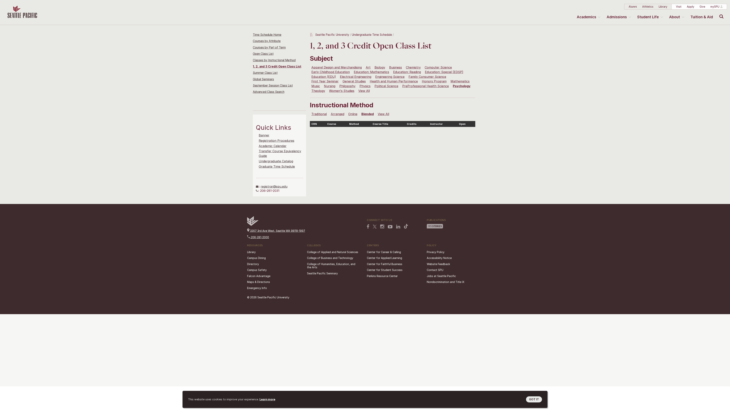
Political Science (386, 86)
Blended (367, 114)
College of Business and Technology (330, 258)
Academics (586, 17)
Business (395, 67)
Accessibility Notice (439, 258)
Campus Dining (256, 258)
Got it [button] (534, 399)
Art (368, 67)
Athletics (647, 6)
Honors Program (434, 81)
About (674, 17)
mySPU (714, 6)
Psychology (462, 86)
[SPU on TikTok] (406, 226)
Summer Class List (265, 73)
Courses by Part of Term (269, 47)
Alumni (633, 6)
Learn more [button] (267, 399)
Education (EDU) (323, 77)
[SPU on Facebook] (368, 226)
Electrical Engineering (355, 77)
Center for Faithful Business (384, 264)
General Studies (354, 81)
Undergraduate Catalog (276, 161)
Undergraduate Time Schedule (372, 35)
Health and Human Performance (394, 81)
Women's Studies (341, 91)
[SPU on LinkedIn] (398, 227)
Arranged (337, 114)
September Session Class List (273, 85)
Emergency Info (257, 288)
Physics (365, 86)
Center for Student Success (384, 270)
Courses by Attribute (267, 41)
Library (663, 6)
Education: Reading (407, 72)
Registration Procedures (276, 141)
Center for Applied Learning (384, 258)
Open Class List (263, 54)
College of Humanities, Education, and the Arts (331, 265)
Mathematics (460, 81)
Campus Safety (257, 270)
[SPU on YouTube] (390, 227)
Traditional (319, 114)
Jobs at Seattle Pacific (441, 276)
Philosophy (347, 86)
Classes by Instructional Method (274, 60)
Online (352, 114)
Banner (264, 135)
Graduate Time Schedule (277, 166)
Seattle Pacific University (332, 35)
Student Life (648, 17)
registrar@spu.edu (274, 186)
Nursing (329, 86)
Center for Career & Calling (384, 252)
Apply (690, 6)
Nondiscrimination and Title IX (445, 282)
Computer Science (438, 67)
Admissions (617, 17)
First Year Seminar (325, 81)
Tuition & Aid (701, 17)
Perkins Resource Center (382, 276)
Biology (380, 67)
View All (364, 91)
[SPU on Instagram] (382, 227)
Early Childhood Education (330, 72)
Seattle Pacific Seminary (322, 273)
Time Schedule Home (267, 35)
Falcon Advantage (258, 276)
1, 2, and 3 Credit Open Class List (277, 66)
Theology (318, 91)
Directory (253, 264)
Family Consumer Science (427, 77)
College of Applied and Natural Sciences (332, 252)
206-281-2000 (259, 237)
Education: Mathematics (371, 72)
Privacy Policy (435, 252)
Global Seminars (263, 79)
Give (702, 6)
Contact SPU (435, 270)
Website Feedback (438, 264)
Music (315, 86)
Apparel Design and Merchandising (336, 67)
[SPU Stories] (435, 226)
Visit (679, 6)
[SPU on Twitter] (375, 227)
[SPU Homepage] (253, 224)
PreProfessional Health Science (425, 86)
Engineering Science (390, 77)
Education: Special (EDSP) (444, 72)
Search (720, 14)
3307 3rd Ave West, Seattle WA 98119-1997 (277, 230)
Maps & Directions (258, 282)
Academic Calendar (272, 146)
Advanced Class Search (268, 92)
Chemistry (413, 67)
